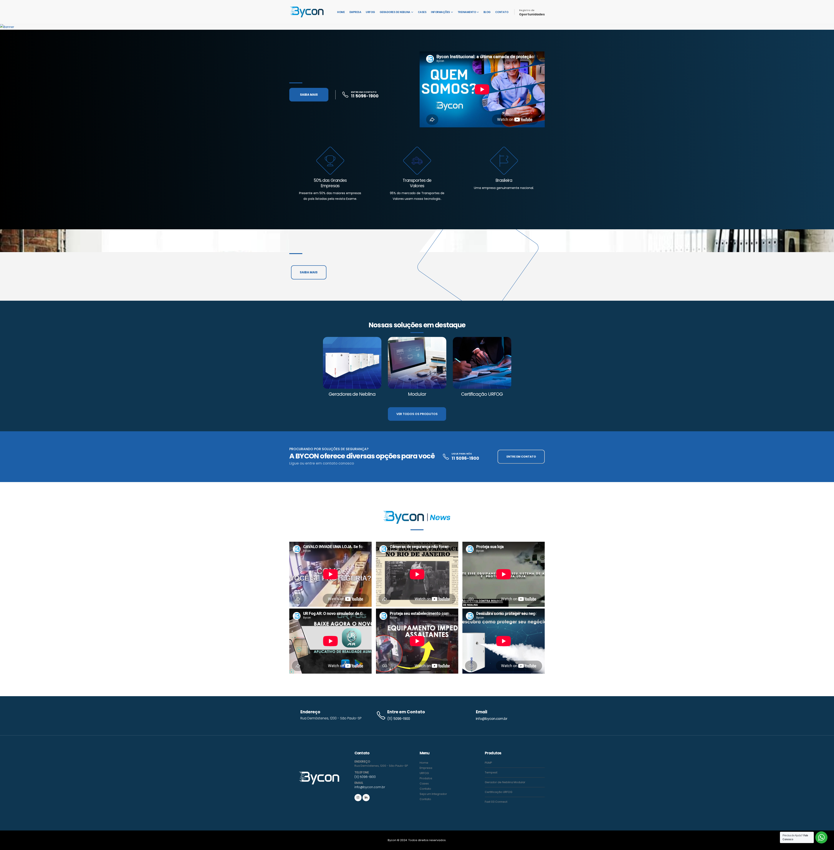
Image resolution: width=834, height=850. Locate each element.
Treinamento (467, 12)
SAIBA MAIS (309, 94)
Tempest (491, 772)
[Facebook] (366, 797)
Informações (440, 12)
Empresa (355, 12)
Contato (501, 12)
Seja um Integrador (433, 794)
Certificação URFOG (498, 792)
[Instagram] (358, 797)
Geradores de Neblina (395, 12)
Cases (422, 12)
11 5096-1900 (365, 96)
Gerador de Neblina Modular (505, 782)
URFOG (370, 12)
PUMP (488, 763)
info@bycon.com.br (491, 718)
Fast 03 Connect (496, 802)
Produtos (426, 778)
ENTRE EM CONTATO (521, 456)
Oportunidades (532, 14)
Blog (487, 12)
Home (341, 12)
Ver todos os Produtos (417, 414)
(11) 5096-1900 (398, 718)
